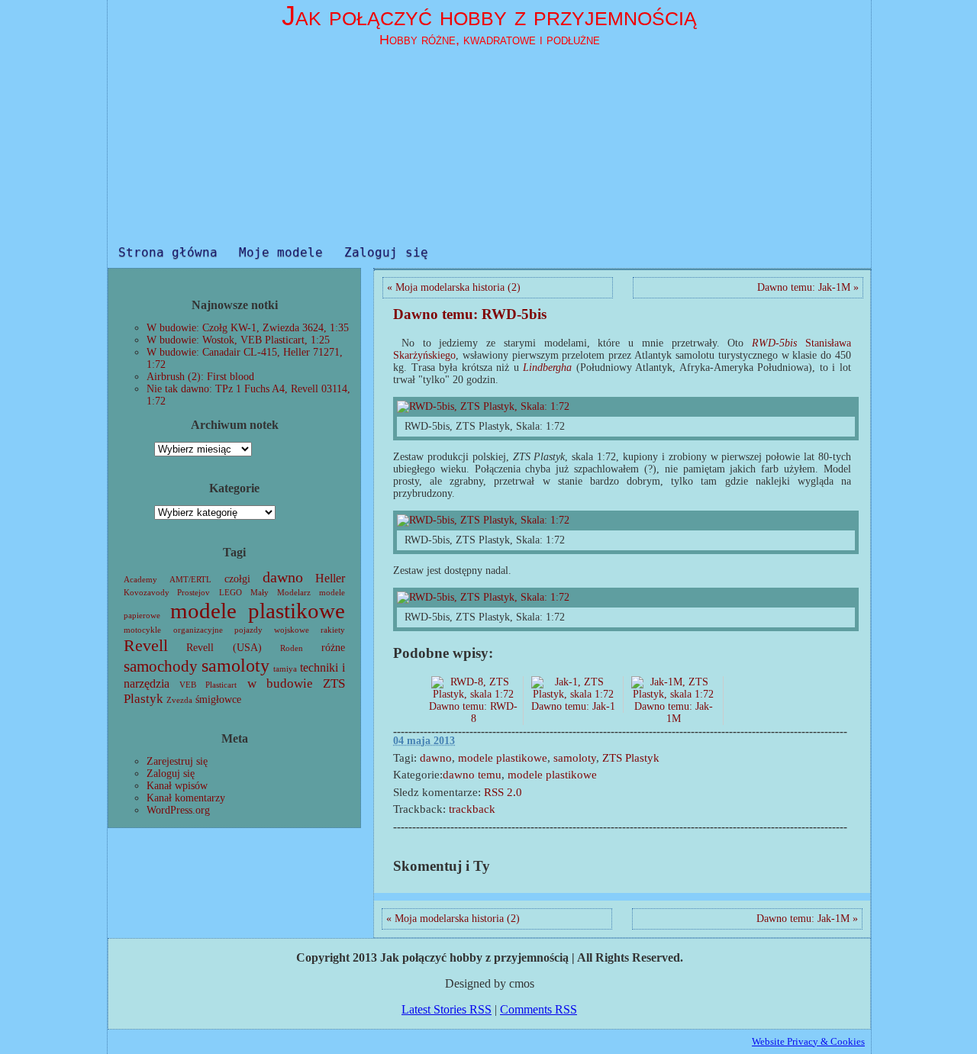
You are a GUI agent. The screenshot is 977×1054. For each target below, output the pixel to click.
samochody (161, 666)
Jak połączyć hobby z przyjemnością (489, 15)
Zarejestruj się (177, 761)
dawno (283, 577)
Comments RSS (538, 1009)
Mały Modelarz (280, 592)
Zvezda (179, 700)
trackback (472, 809)
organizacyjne (198, 630)
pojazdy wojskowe (271, 630)
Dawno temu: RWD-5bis (470, 314)
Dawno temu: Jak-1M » (808, 287)
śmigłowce (218, 699)
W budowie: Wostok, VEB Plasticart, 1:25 (238, 340)
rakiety (333, 630)
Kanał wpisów (177, 785)
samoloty (235, 665)
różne (333, 647)
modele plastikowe (258, 610)
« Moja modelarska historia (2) (454, 287)
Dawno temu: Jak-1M (673, 712)
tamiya (285, 669)
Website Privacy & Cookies (808, 1041)
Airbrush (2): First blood (200, 376)
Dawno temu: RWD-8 (473, 712)
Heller (330, 578)
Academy (140, 579)
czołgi (237, 579)
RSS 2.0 (503, 792)
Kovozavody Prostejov (167, 592)
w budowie (280, 683)
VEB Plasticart (208, 685)
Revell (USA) (223, 647)
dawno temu (472, 775)
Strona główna (168, 252)
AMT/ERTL (190, 579)
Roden (291, 648)
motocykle (142, 630)
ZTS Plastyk (630, 758)
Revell (146, 645)
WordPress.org (178, 810)
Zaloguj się (386, 252)
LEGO (230, 592)
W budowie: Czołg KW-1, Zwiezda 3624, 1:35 (248, 328)
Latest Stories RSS (446, 1009)
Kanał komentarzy (186, 798)
